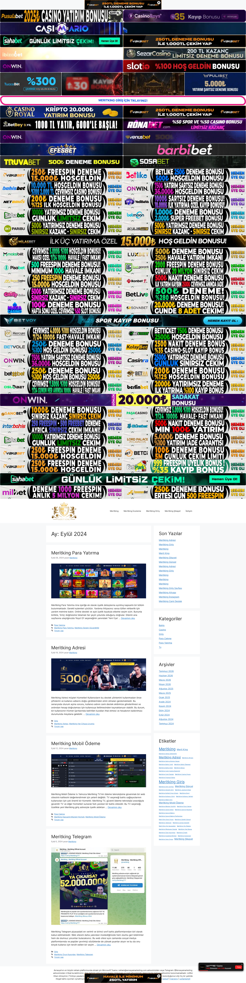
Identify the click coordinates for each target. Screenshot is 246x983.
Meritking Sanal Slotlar (166, 810)
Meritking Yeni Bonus (185, 829)
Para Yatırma (59, 625)
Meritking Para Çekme (184, 806)
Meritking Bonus (179, 768)
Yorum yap (59, 631)
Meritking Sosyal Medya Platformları (170, 816)
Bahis (162, 625)
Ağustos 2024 (166, 719)
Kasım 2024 (165, 706)
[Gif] (123, 241)
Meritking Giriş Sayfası (170, 588)
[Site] (61, 174)
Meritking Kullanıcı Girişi (167, 796)
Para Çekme (59, 814)
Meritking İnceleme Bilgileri (168, 836)
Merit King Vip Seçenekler (167, 826)
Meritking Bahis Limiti (166, 764)
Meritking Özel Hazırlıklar (167, 832)
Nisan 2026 (165, 684)
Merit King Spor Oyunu (166, 819)
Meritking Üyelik (182, 832)
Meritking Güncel (167, 562)
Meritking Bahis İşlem (166, 768)
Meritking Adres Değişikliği (168, 754)
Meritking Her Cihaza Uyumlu (81, 724)
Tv (160, 647)
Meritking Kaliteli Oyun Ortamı (168, 793)
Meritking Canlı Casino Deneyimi (169, 771)
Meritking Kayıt (184, 793)
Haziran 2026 (166, 675)
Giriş (56, 721)
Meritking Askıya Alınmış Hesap (169, 761)
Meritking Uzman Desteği (181, 823)
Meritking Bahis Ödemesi (182, 764)
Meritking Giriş (153, 511)
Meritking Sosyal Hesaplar (183, 810)
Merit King (164, 553)
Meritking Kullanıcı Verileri (184, 796)
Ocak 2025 (164, 697)
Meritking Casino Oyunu (183, 774)
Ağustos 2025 (166, 688)
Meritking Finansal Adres (167, 777)
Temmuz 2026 (166, 671)
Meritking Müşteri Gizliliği (167, 806)
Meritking (114, 511)
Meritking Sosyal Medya (167, 813)
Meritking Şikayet (173, 511)
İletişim (189, 511)
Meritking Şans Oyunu (166, 839)
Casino (162, 630)
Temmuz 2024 (166, 723)
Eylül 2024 (164, 715)
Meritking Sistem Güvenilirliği (87, 628)
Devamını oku (128, 618)
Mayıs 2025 (165, 693)
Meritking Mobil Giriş (165, 800)
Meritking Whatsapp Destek (168, 829)
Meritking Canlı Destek (170, 601)
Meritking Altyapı (167, 592)
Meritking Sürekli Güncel (183, 819)
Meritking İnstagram (169, 597)
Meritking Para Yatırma (75, 552)
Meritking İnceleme (132, 511)
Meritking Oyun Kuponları (65, 954)
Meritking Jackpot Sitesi (183, 790)
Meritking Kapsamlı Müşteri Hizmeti (69, 817)
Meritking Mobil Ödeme (75, 743)
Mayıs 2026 (165, 680)
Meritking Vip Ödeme (184, 826)
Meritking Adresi (68, 647)
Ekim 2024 (164, 710)
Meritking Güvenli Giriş (166, 790)
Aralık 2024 (165, 702)
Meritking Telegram (71, 836)
